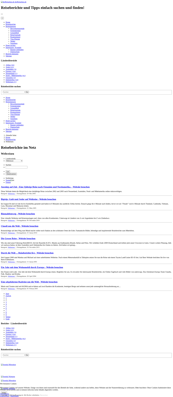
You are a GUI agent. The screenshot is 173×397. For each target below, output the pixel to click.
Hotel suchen (10, 45)
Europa (11, 71)
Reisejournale (15, 35)
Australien (11, 69)
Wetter (12, 41)
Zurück (8, 296)
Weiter (8, 317)
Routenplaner (15, 37)
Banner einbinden (17, 50)
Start (7, 294)
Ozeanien (11, 78)
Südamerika (12, 80)
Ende (8, 319)
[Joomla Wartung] (8, 377)
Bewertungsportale (17, 29)
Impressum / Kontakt (13, 48)
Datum (8, 182)
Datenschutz (15, 52)
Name (8, 180)
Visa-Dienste (15, 39)
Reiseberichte (11, 24)
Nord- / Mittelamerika (16, 76)
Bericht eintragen (12, 54)
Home (8, 22)
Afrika (10, 65)
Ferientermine (15, 31)
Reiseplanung (11, 26)
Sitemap (9, 56)
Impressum (14, 396)
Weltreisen (11, 82)
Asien (10, 67)
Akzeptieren (4, 394)
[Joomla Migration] (8, 365)
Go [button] (27, 92)
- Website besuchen (45, 187)
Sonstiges (13, 43)
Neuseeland (11, 73)
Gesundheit (14, 33)
